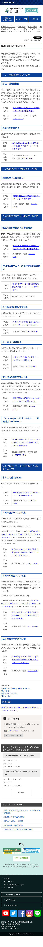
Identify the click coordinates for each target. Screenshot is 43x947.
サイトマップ (8, 888)
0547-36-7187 (31, 366)
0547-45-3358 (32, 331)
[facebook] (21, 916)
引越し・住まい (6, 696)
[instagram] (29, 916)
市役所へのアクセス (13, 894)
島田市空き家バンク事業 (13, 821)
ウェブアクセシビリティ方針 (14, 885)
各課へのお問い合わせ (7, 19)
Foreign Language (12, 905)
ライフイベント (36, 29)
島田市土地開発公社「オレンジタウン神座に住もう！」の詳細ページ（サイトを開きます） (26, 442)
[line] (37, 916)
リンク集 (7, 878)
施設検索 (35, 19)
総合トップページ (8, 27)
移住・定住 (5, 691)
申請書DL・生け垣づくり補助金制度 (18, 829)
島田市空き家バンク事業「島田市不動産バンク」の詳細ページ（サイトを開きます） (25, 615)
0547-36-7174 (20, 455)
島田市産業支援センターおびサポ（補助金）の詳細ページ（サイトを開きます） (25, 146)
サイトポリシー (9, 882)
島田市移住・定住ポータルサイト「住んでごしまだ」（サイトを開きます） (20, 534)
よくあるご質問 (21, 19)
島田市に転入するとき (9, 693)
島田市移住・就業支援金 (13, 825)
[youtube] (5, 916)
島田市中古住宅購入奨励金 (14, 817)
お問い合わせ (10, 900)
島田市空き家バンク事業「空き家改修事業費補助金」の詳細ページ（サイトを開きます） (25, 660)
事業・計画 (32, 27)
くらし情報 (22, 29)
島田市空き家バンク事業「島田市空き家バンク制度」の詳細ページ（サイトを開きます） (25, 552)
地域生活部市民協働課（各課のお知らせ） (16, 688)
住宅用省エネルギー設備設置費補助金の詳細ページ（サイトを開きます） (25, 287)
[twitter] (13, 916)
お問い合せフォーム (14, 735)
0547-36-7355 (18, 119)
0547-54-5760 (27, 158)
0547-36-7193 (32, 563)
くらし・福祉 (35, 31)
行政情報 (21, 27)
